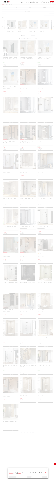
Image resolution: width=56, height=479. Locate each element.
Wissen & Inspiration (48, 2)
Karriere (53, 2)
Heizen (28, 2)
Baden (26, 2)
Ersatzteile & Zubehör (39, 2)
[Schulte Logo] (6, 2)
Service (44, 2)
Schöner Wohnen (32, 2)
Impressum (19, 473)
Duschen (22, 2)
